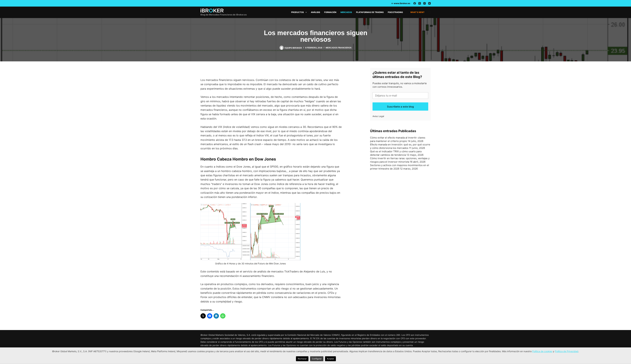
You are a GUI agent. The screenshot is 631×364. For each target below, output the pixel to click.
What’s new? (417, 12)
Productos (297, 12)
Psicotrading (395, 12)
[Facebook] (414, 3)
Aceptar (330, 358)
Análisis (315, 12)
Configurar (317, 358)
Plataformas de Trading (370, 12)
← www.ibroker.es (400, 3)
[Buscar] (429, 12)
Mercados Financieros (338, 48)
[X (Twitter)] (419, 3)
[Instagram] (424, 3)
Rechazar (302, 358)
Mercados (346, 12)
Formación (330, 12)
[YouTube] (429, 3)
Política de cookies (542, 351)
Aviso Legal (378, 116)
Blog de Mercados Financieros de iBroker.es (223, 14)
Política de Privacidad (566, 351)
